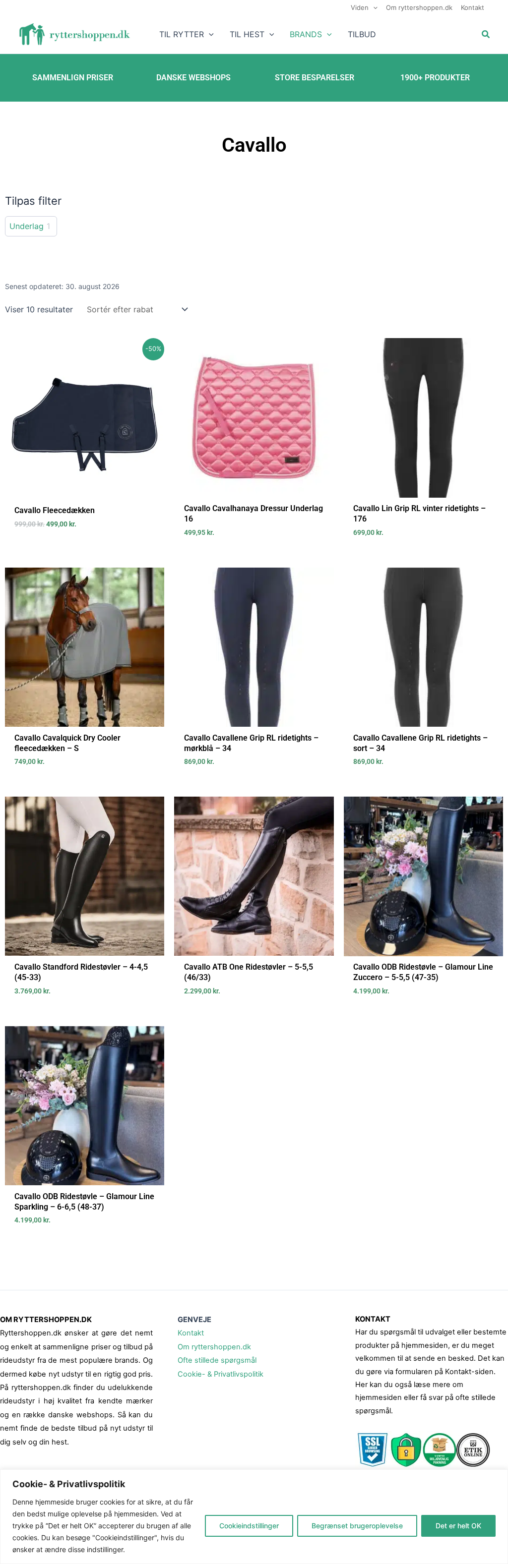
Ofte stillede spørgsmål (217, 1360)
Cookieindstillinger (249, 1525)
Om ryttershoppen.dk (214, 1346)
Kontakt (191, 1333)
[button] (373, 7)
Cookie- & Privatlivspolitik (220, 1374)
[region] (254, 1516)
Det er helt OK (458, 1525)
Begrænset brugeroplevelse (357, 1525)
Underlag (26, 226)
